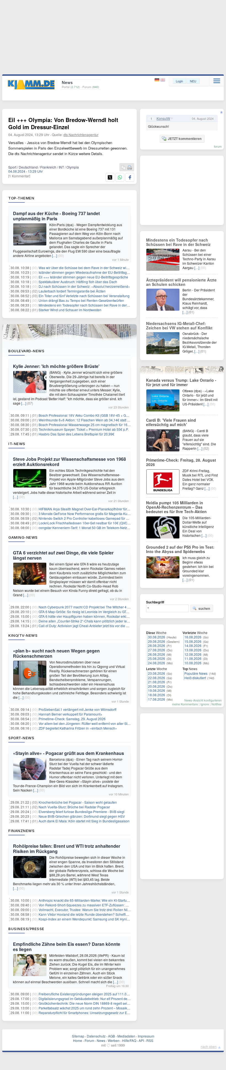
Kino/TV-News (22, 635)
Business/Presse (26, 929)
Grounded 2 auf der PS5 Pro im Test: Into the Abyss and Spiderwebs (180, 549)
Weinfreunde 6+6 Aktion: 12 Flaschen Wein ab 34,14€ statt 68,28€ (88, 420)
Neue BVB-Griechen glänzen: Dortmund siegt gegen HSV (82, 816)
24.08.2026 (156, 662)
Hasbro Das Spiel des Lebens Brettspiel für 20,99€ (76, 434)
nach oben (209, 1046)
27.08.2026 (156, 650)
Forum (89, 1040)
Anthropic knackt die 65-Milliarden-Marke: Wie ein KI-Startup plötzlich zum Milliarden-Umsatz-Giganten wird (119, 900)
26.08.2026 (156, 654)
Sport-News (21, 738)
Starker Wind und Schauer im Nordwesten (70, 309)
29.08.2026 (156, 641)
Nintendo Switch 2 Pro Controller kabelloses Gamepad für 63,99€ (87, 518)
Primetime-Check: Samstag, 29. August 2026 (72, 718)
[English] (162, 80)
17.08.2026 (156, 699)
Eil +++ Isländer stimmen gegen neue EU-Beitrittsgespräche (83, 277)
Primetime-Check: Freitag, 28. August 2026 (181, 462)
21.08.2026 (156, 681)
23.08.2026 (156, 673)
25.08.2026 (156, 658)
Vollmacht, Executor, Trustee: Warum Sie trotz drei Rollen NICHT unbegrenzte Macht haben (106, 909)
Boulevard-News (26, 351)
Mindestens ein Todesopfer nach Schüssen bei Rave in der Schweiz (89, 305)
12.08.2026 (192, 654)
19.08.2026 (156, 690)
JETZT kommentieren (184, 138)
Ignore (204, 704)
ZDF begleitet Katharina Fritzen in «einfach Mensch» (78, 728)
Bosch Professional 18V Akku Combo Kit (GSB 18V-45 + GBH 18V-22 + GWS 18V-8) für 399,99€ (111, 415)
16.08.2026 (192, 637)
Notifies (216, 704)
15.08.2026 (192, 641)
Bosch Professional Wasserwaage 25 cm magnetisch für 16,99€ (86, 424)
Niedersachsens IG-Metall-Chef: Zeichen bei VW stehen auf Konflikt (179, 326)
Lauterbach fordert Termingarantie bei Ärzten (72, 291)
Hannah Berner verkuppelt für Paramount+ (70, 714)
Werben (114, 1040)
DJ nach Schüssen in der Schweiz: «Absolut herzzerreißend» (84, 286)
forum (218, 146)
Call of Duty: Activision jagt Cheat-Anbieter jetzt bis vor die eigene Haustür (94, 625)
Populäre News (196, 673)
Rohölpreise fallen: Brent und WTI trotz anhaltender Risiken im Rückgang (66, 848)
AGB (111, 1036)
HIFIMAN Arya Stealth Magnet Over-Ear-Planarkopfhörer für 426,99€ (89, 508)
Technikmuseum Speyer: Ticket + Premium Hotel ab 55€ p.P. (83, 429)
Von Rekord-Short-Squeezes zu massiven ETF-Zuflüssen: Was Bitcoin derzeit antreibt (102, 905)
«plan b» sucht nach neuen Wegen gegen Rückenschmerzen (56, 653)
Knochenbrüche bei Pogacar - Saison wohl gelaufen (78, 802)
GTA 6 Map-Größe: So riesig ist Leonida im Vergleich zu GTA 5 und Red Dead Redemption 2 (107, 611)
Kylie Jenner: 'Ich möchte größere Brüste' (56, 366)
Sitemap (78, 1036)
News (101, 1040)
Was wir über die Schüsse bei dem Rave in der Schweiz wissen (86, 267)
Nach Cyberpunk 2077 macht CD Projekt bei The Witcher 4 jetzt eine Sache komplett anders (107, 607)
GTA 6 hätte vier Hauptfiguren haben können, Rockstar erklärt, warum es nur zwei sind (103, 616)
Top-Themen (21, 198)
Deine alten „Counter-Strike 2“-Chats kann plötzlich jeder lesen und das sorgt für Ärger (103, 621)
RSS (149, 1040)
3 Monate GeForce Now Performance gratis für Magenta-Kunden (87, 513)
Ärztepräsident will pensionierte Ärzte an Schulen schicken (181, 282)
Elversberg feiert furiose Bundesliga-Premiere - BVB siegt (81, 811)
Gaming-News (23, 537)
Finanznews (21, 830)
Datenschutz (96, 1036)
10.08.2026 (192, 662)
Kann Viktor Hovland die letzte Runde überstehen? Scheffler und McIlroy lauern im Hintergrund (110, 914)
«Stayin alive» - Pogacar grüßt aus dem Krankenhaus (68, 753)
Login (179, 81)
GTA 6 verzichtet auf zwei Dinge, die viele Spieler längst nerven (63, 555)
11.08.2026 (192, 658)
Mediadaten (126, 1036)
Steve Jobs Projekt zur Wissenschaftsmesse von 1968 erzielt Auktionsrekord (69, 461)
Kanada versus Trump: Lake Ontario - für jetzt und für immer (181, 382)
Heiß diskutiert (195, 677)
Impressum (146, 1036)
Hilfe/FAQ (129, 1040)
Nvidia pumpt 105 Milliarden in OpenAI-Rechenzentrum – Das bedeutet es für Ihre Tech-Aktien (176, 507)
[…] (54, 255)
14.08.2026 (192, 645)
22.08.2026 (156, 677)
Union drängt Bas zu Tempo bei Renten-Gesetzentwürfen (81, 300)
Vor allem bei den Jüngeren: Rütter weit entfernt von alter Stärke (86, 723)
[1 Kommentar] (19, 176)
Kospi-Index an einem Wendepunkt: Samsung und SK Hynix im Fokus (91, 919)
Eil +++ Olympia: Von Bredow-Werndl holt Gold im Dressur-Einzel (63, 123)
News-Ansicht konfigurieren (203, 700)
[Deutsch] (157, 80)
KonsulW (163, 118)
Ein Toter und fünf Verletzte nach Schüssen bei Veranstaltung (84, 295)
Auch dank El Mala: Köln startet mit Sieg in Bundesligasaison (84, 821)
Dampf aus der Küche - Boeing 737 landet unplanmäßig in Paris (56, 216)
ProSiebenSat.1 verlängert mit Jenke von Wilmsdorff (77, 709)
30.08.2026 (156, 637)
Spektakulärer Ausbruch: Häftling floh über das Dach (78, 281)
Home (77, 1040)
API (141, 1040)
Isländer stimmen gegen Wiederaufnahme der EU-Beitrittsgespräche (90, 272)
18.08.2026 (156, 694)
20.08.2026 (156, 686)
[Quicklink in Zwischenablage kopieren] (123, 167)
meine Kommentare (185, 704)
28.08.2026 (156, 645)
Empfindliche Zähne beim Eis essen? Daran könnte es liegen (66, 946)
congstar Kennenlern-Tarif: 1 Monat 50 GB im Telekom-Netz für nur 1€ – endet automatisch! (106, 527)
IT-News (16, 443)
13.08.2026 (192, 650)
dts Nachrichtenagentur (80, 134)
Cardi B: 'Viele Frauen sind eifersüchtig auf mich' (171, 422)
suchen (204, 608)
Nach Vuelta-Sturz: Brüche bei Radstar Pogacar (74, 806)
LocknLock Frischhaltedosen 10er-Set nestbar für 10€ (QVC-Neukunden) (93, 523)
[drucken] (129, 167)
